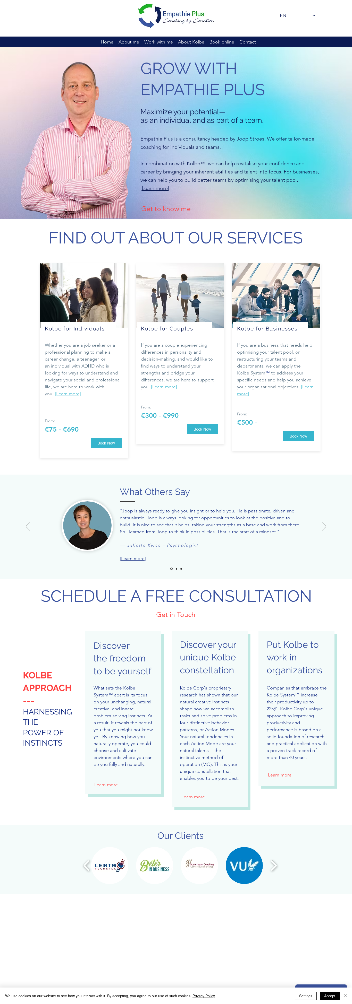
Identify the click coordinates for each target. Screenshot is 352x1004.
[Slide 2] (176, 569)
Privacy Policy (203, 995)
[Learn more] (154, 188)
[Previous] (28, 526)
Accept (329, 995)
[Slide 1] (171, 569)
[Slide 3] (181, 569)
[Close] (346, 996)
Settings (305, 995)
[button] (109, 865)
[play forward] (274, 865)
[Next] (324, 526)
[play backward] (87, 865)
